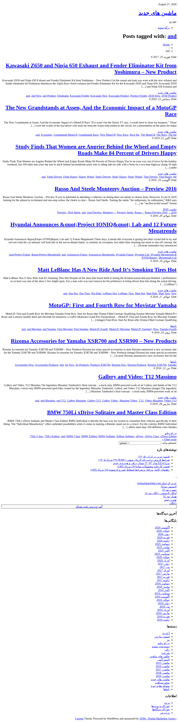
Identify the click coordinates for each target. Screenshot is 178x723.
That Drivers (150, 176)
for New (69, 364)
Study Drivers (103, 176)
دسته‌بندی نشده (161, 646)
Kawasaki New (98, 95)
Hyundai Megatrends (162, 254)
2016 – (173, 212)
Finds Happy (70, 176)
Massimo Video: (128, 400)
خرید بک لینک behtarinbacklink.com (157, 483)
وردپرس (165, 712)
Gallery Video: (110, 400)
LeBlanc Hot (110, 293)
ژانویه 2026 (163, 540)
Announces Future (77, 254)
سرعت (165, 653)
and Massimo (48, 400)
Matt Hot (140, 293)
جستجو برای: (169, 442)
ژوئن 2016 (164, 603)
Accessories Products (46, 364)
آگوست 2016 (162, 596)
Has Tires (84, 293)
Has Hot (73, 293)
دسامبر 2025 (162, 544)
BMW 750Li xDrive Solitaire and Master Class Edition (112, 412)
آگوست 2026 (162, 527)
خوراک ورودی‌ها (160, 706)
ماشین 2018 (163, 672)
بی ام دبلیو (171, 433)
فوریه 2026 (163, 537)
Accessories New (24, 364)
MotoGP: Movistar (119, 329)
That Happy (165, 176)
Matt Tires (164, 293)
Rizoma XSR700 (157, 364)
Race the (134, 134)
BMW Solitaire (106, 436)
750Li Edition (52, 436)
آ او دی (166, 633)
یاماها (173, 326)
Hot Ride (96, 293)
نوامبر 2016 (163, 586)
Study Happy (119, 176)
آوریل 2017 (163, 570)
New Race (122, 134)
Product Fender (138, 95)
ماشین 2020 (163, 676)
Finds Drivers (54, 176)
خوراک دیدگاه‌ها (161, 709)
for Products (82, 364)
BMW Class (73, 436)
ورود (167, 702)
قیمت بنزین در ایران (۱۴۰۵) (154, 456)
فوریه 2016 (163, 616)
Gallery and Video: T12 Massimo (137, 376)
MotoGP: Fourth (99, 329)
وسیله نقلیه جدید (160, 686)
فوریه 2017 (163, 576)
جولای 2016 (163, 600)
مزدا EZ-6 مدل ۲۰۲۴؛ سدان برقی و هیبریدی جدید (141, 463)
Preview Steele (125, 212)
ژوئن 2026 (164, 534)
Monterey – (109, 212)
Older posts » (169, 439)
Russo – (139, 212)
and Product (49, 95)
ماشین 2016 (170, 209)
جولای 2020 (163, 557)
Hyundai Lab (142, 254)
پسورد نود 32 (169, 489)
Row (156, 329)
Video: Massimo (154, 400)
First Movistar (64, 329)
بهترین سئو (170, 499)
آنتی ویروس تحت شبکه (89, 506)
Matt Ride (151, 293)
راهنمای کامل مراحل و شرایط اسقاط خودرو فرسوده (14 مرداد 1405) (130, 469)
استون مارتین (162, 636)
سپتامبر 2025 (162, 553)
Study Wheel (135, 176)
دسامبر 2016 (162, 583)
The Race (161, 134)
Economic (46, 134)
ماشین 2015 (163, 662)
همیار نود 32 (170, 496)
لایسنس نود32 (169, 486)
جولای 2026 (163, 530)
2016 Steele (73, 212)
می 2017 (165, 567)
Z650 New (154, 95)
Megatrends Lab (168, 257)
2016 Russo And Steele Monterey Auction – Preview (116, 189)
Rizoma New (119, 364)
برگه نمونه (164, 27)
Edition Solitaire (125, 436)
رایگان (173, 503)
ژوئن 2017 (164, 563)
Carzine (79, 718)
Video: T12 (170, 400)
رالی (167, 649)
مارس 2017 (163, 573)
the (175, 176)
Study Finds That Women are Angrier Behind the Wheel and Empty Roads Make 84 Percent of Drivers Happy (96, 149)
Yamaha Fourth (168, 329)
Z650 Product (169, 95)
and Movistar (34, 329)
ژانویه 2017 (163, 580)
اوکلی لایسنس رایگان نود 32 (161, 493)
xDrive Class (152, 436)
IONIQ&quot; (149, 257)
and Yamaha (49, 329)
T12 (141, 400)
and (172, 36)
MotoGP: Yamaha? (141, 329)
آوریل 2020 (163, 560)
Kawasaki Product (119, 95)
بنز (168, 639)
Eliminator (62, 95)
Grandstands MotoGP (65, 134)
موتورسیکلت (162, 682)
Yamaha (172, 364)
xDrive (139, 436)
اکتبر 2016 (164, 590)
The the (172, 134)
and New (36, 95)
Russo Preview (153, 212)
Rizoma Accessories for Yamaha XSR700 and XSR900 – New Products (94, 341)
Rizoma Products (136, 364)
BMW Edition (89, 436)
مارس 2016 (163, 613)
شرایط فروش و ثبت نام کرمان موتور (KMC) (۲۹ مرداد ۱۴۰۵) (134, 459)
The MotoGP (148, 134)
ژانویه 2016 (163, 619)
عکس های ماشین (159, 656)
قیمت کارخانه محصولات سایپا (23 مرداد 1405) (143, 466)
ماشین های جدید (158, 13)
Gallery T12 (94, 400)
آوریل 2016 (163, 609)
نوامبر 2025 (163, 547)
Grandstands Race (89, 134)
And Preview (94, 212)
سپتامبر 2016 (162, 593)
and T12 (61, 400)
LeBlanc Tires (126, 293)
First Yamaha (81, 329)
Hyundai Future (124, 254)
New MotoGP (107, 134)
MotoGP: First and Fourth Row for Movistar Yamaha (113, 305)
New (174, 293)
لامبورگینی (163, 659)
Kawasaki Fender (79, 95)
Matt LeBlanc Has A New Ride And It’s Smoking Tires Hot (107, 269)
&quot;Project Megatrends (45, 254)
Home (166, 44)
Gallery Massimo (76, 400)
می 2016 (165, 606)
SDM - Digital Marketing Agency (158, 718)
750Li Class (36, 436)
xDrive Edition (168, 436)
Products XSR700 (100, 364)
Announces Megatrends (101, 254)
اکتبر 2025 (164, 550)
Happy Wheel (86, 176)
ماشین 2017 (163, 669)
